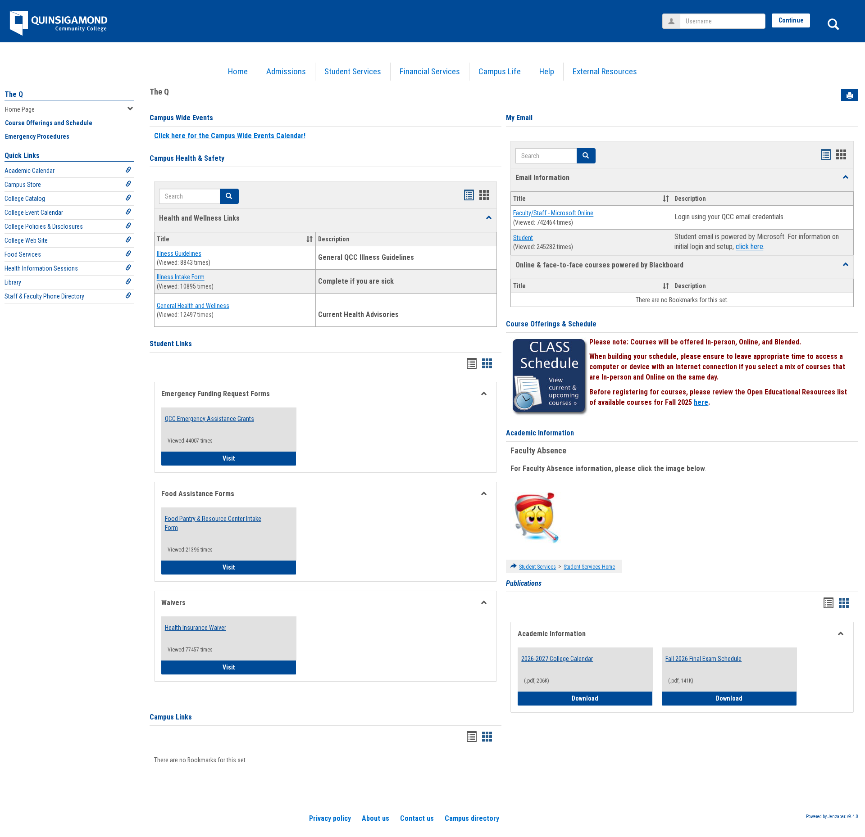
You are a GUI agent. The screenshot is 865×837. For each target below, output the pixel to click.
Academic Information (540, 433)
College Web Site (26, 240)
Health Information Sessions (41, 268)
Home (238, 71)
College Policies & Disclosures (44, 226)
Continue (791, 20)
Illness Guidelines (179, 253)
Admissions (286, 71)
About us (375, 818)
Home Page (20, 109)
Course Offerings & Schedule (551, 324)
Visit (259, 458)
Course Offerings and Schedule (48, 123)
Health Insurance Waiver (195, 627)
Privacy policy (330, 818)
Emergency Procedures (37, 136)
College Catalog (25, 198)
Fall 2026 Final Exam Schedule (703, 658)
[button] (489, 217)
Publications (524, 583)
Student (523, 237)
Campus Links (171, 717)
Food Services (23, 254)
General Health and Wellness (193, 305)
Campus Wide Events (181, 117)
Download (612, 698)
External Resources (605, 71)
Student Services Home (589, 567)
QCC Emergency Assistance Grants (209, 418)
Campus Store (23, 184)
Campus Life (499, 71)
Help (546, 71)
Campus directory (472, 818)
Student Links (171, 343)
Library (13, 282)
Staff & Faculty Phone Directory (44, 296)
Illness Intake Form (181, 277)
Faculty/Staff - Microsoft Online (553, 213)
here (701, 402)
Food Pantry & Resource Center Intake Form (213, 523)
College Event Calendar (34, 212)
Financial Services (430, 71)
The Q (14, 94)
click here (749, 247)
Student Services (352, 71)
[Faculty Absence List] (536, 517)
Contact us (417, 818)
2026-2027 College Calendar (557, 658)
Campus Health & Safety (187, 158)
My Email (519, 117)
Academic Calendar (30, 170)
